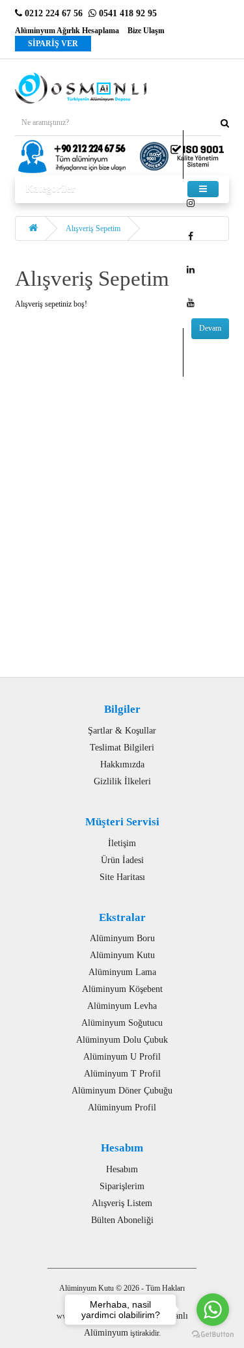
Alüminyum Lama (122, 972)
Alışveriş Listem (122, 1203)
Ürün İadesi (122, 860)
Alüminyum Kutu (122, 955)
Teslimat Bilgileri (122, 747)
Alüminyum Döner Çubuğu (122, 1090)
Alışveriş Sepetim (93, 228)
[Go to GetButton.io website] (213, 1334)
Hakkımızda (122, 764)
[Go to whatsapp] (213, 1309)
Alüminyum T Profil (122, 1074)
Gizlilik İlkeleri (122, 781)
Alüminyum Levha (122, 1006)
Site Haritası (122, 877)
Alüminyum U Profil (122, 1057)
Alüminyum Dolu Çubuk (122, 1040)
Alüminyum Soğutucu (122, 1023)
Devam (210, 328)
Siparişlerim (122, 1186)
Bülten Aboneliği (122, 1220)
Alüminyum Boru (122, 938)
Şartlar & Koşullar (122, 731)
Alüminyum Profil (122, 1107)
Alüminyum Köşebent (122, 989)
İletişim (122, 843)
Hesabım (122, 1169)
